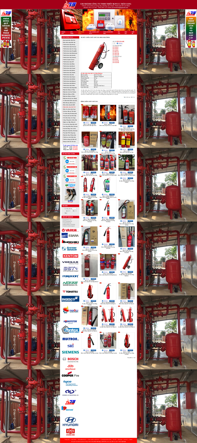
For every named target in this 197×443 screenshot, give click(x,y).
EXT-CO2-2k (115, 58)
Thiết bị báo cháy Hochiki (69, 55)
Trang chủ (67, 439)
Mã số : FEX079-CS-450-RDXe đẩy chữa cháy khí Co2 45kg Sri (126, 326)
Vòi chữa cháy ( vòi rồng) (69, 117)
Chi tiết (93, 122)
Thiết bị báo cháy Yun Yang (69, 48)
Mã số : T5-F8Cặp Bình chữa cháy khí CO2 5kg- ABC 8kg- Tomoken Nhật (127, 129)
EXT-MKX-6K (116, 51)
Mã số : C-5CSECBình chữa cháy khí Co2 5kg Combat (108, 352)
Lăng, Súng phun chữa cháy (70, 120)
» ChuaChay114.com (66, 222)
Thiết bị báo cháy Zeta (68, 74)
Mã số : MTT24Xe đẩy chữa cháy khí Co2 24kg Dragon (126, 181)
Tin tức (114, 439)
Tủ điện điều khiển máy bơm (70, 100)
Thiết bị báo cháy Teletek (69, 72)
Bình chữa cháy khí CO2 (69, 107)
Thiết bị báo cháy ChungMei (70, 51)
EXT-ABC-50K (116, 54)
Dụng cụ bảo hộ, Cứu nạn (69, 141)
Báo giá (120, 439)
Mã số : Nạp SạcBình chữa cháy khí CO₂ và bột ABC (108, 125)
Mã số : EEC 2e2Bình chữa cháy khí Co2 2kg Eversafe (108, 247)
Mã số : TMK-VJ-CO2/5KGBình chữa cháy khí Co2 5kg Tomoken (108, 220)
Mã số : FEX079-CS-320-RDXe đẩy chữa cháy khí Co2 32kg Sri (108, 326)
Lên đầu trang (127, 97)
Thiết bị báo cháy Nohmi (69, 70)
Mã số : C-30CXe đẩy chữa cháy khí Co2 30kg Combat (126, 353)
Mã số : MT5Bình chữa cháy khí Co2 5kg (108, 152)
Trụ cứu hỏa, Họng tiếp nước (70, 124)
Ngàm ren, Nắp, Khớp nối (69, 122)
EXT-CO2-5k (115, 59)
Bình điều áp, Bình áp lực (69, 102)
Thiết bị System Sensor (68, 59)
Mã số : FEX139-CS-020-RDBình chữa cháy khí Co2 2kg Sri (108, 303)
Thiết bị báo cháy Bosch (69, 66)
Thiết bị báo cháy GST (68, 61)
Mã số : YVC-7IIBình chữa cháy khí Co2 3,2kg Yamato (127, 224)
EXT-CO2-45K (116, 62)
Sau (134, 357)
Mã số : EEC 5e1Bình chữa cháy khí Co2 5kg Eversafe (126, 251)
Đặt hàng (120, 43)
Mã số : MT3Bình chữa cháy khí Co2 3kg (126, 151)
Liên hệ (126, 439)
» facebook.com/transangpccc (68, 226)
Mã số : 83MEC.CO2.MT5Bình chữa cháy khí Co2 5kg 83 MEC (126, 174)
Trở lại (133, 97)
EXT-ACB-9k (115, 50)
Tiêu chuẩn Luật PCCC (93, 439)
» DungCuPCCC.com (66, 219)
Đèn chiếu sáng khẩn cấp (69, 42)
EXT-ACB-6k (115, 48)
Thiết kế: (122, 441)
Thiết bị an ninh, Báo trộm (69, 137)
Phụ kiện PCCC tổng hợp (69, 132)
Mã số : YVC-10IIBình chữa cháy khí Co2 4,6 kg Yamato (89, 250)
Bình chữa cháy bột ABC (69, 104)
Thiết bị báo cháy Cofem (69, 85)
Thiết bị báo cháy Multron (69, 83)
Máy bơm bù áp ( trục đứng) (70, 98)
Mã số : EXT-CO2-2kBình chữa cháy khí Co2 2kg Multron (89, 281)
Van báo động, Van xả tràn (69, 128)
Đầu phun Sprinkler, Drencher (70, 130)
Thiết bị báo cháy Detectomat (70, 53)
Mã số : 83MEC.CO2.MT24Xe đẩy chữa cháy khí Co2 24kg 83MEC (89, 197)
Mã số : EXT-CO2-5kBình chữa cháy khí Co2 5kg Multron (108, 274)
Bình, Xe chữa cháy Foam (69, 109)
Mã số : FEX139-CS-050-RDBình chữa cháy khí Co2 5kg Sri (89, 330)
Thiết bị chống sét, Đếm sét (69, 139)
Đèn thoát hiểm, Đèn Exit (69, 40)
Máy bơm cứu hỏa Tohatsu (69, 92)
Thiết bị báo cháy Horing (69, 44)
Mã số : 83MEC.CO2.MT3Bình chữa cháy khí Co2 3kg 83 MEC (108, 174)
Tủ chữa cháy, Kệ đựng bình (70, 113)
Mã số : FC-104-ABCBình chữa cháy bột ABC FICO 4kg (89, 151)
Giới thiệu (73, 439)
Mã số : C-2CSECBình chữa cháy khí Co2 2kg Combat (89, 352)
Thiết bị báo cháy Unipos (69, 76)
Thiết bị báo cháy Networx (69, 81)
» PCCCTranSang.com (67, 221)
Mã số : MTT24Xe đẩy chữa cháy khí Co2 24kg (89, 174)
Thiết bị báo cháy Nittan (69, 64)
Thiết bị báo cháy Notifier (69, 79)
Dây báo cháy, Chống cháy (69, 135)
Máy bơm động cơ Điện (68, 94)
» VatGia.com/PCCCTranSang (68, 224)
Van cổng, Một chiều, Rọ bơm (70, 126)
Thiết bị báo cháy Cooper (69, 68)
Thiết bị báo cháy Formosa (69, 46)
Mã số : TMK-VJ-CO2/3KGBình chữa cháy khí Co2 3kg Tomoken (89, 220)
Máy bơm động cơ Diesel (69, 96)
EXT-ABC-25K (116, 53)
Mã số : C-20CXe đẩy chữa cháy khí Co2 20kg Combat (89, 304)
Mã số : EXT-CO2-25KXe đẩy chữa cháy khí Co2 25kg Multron (126, 274)
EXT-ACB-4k (115, 47)
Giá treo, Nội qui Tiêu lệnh (69, 111)
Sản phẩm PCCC (67, 37)
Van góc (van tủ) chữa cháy (69, 115)
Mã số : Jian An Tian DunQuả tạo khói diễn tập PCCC (89, 125)
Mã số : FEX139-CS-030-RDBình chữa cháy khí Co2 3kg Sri (126, 303)
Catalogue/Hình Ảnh (106, 439)
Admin (130, 439)
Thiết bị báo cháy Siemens (69, 57)
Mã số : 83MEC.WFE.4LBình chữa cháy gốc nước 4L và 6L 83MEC (108, 197)
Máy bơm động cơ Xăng (69, 89)
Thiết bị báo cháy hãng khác (70, 87)
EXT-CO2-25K (116, 61)
